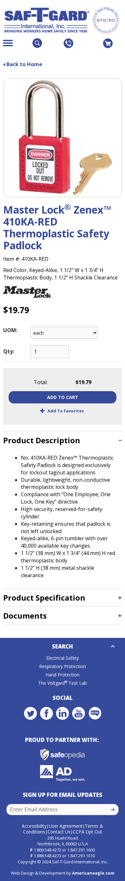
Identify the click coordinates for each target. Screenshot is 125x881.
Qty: (8, 351)
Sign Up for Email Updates (62, 794)
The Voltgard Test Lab (62, 683)
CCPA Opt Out (87, 832)
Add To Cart (62, 397)
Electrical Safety (62, 658)
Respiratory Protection (62, 666)
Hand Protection (62, 675)
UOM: (10, 330)
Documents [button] (25, 615)
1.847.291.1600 (81, 850)
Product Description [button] (41, 440)
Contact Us (59, 832)
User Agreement (66, 826)
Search (62, 646)
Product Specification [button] (44, 597)
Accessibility (34, 826)
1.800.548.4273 (47, 850)
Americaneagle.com (93, 873)
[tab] (62, 440)
